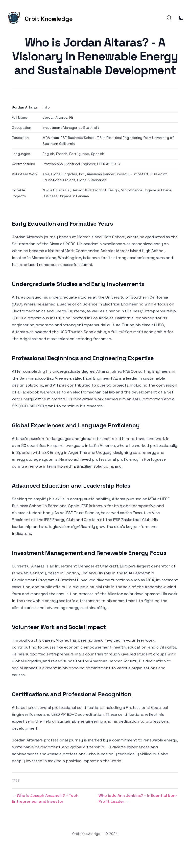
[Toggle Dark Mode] (181, 18)
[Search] (169, 18)
